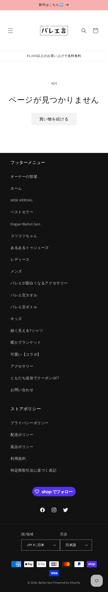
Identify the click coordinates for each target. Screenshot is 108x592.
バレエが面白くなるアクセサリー (39, 283)
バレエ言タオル (23, 295)
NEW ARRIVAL (21, 200)
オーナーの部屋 (23, 176)
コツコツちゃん (23, 235)
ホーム (16, 188)
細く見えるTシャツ (26, 330)
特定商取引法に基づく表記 (33, 470)
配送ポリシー (22, 434)
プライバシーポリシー (29, 422)
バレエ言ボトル (23, 307)
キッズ (16, 318)
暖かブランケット (25, 342)
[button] (10, 30)
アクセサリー (22, 366)
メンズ (16, 271)
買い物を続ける (54, 118)
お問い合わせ (22, 389)
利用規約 (18, 458)
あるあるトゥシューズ (29, 247)
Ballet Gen (46, 582)
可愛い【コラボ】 (25, 354)
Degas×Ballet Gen (25, 224)
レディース (20, 259)
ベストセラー (22, 212)
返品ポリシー (22, 446)
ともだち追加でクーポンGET (34, 378)
